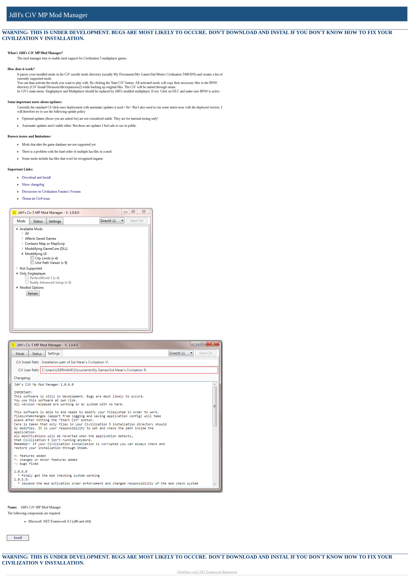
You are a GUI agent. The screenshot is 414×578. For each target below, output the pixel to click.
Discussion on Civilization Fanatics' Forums (51, 192)
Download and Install (36, 177)
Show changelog (33, 184)
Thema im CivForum (36, 199)
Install (18, 538)
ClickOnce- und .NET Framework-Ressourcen (207, 571)
